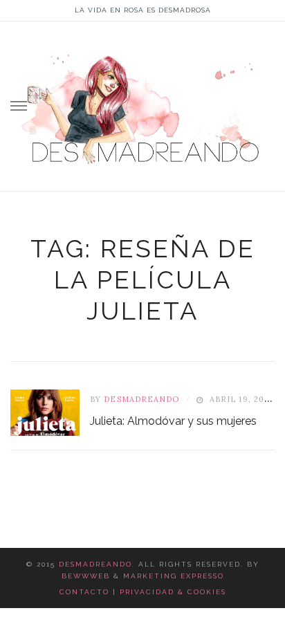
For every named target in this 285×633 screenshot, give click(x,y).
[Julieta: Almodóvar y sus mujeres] (45, 412)
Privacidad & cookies (173, 592)
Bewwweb (86, 576)
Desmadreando (95, 564)
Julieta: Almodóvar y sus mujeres (173, 421)
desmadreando (141, 399)
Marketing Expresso (173, 576)
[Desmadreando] (142, 103)
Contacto (84, 592)
